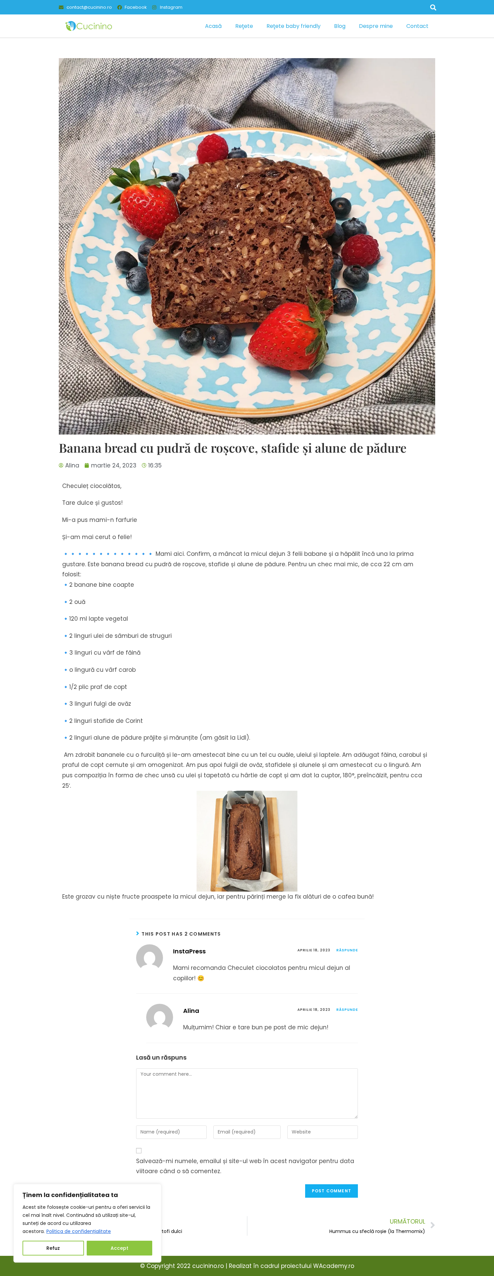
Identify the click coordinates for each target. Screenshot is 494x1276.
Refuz (53, 1248)
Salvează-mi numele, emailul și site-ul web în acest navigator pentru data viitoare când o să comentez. (245, 1166)
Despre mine (376, 26)
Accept (119, 1248)
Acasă (213, 26)
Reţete (244, 26)
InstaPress (189, 951)
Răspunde (347, 950)
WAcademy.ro (333, 1266)
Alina (191, 1010)
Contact (417, 26)
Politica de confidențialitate (78, 1231)
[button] (433, 7)
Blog (339, 26)
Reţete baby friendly (293, 26)
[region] (87, 1223)
